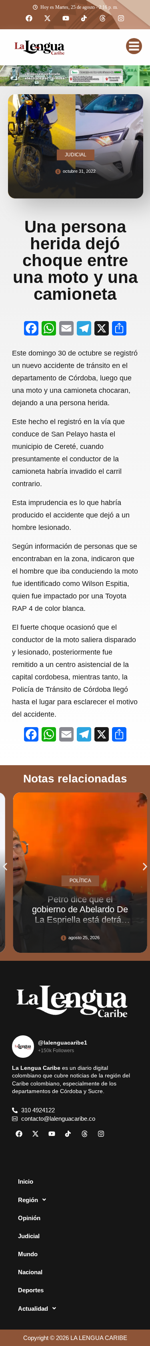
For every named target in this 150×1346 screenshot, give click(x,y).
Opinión (29, 1218)
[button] (5, 867)
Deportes (31, 1290)
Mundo (28, 1254)
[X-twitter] (47, 18)
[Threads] (103, 18)
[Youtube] (66, 18)
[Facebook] (29, 18)
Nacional (30, 1272)
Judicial (29, 1236)
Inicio (25, 1181)
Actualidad (33, 1308)
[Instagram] (121, 18)
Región (28, 1199)
